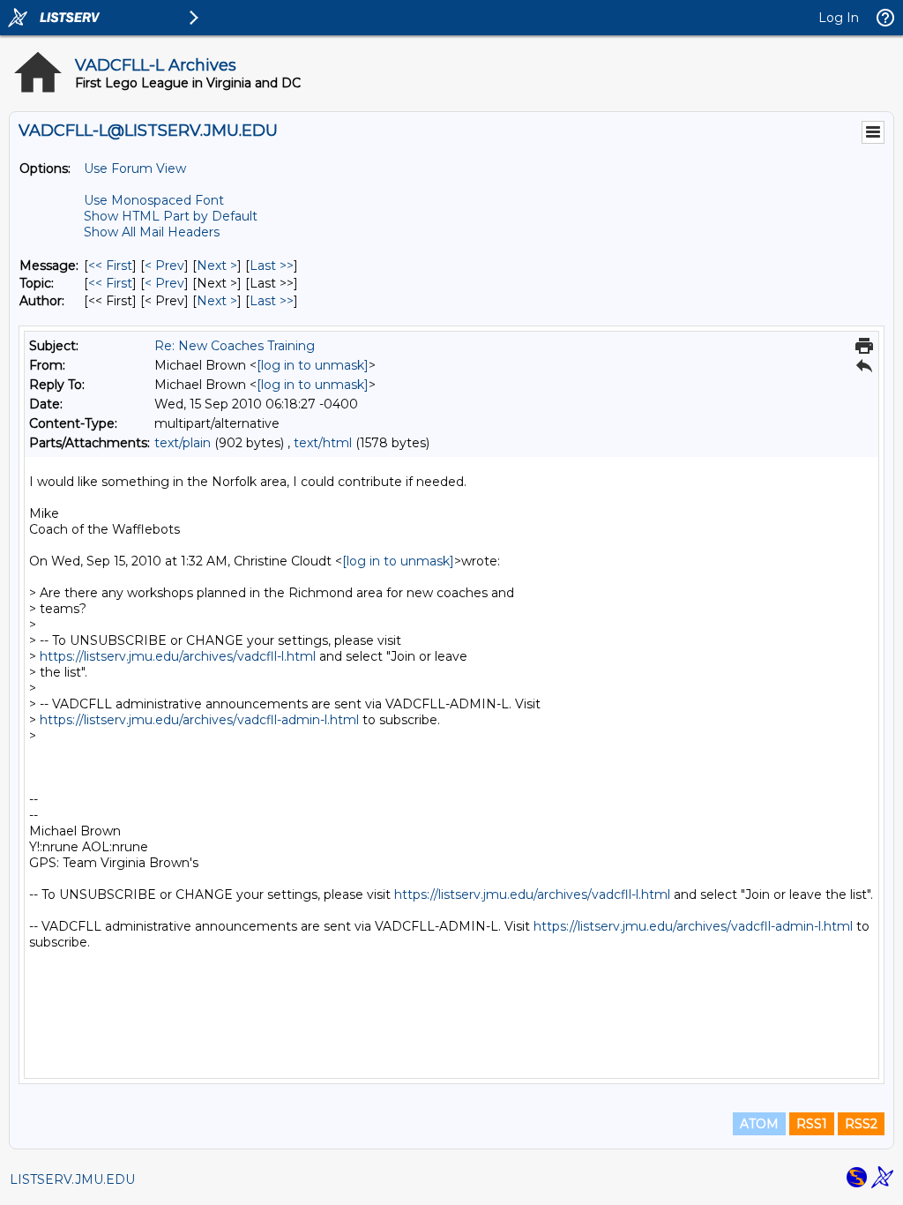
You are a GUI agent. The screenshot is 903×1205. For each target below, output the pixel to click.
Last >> (272, 265)
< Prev (164, 265)
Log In (838, 18)
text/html (323, 443)
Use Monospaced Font (154, 200)
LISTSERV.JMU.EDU (72, 1179)
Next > (217, 265)
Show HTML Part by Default (170, 216)
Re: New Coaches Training (234, 346)
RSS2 (861, 1124)
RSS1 (811, 1124)
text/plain (182, 443)
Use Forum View (135, 168)
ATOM (759, 1124)
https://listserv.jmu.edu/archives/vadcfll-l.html (178, 656)
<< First (110, 265)
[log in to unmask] (313, 365)
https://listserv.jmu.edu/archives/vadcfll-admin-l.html (199, 720)
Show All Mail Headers (152, 232)
